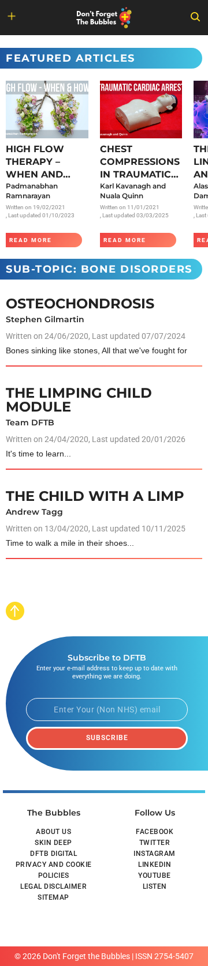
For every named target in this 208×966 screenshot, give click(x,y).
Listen (155, 886)
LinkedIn (154, 865)
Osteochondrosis (80, 303)
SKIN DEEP (53, 843)
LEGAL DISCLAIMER (53, 886)
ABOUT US (53, 832)
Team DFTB (30, 422)
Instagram (154, 854)
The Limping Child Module (79, 399)
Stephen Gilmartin (45, 319)
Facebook (154, 832)
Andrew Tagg (34, 512)
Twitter (154, 843)
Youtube (154, 875)
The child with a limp (95, 496)
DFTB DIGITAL (53, 854)
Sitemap (53, 897)
